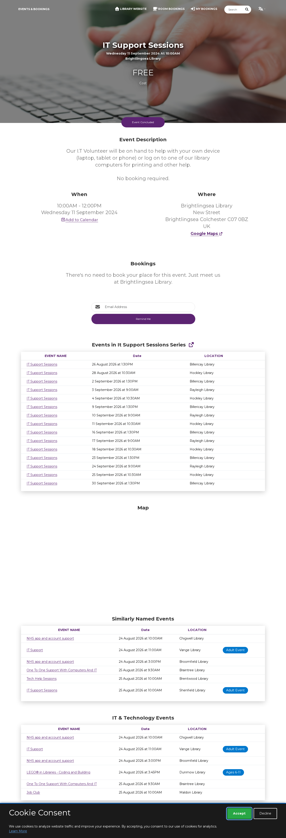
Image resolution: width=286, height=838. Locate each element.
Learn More (18, 831)
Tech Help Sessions (42, 679)
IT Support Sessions (42, 364)
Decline (265, 813)
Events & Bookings (33, 9)
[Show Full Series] (191, 345)
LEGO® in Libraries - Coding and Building (58, 772)
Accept (239, 813)
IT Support (35, 650)
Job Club (33, 792)
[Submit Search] (247, 9)
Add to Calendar (81, 219)
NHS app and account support (50, 638)
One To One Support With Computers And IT (62, 670)
